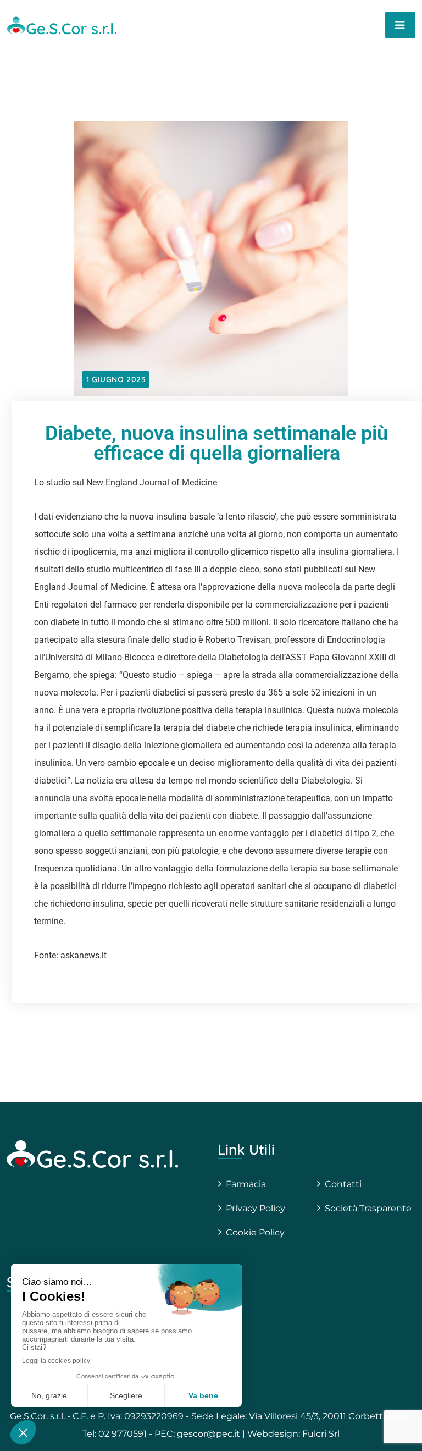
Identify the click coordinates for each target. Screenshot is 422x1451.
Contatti (343, 1184)
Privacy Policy (255, 1208)
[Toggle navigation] (400, 25)
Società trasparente (368, 1208)
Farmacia (246, 1184)
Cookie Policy (255, 1232)
